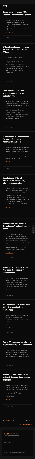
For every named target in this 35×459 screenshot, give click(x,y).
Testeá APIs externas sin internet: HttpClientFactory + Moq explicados (17, 343)
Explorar (33, 229)
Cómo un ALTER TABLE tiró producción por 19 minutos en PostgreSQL (13, 93)
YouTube (14, 439)
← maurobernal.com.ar (10, 2)
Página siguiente (25, 424)
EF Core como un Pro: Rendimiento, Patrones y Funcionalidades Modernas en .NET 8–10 (17, 139)
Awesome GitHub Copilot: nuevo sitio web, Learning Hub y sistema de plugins (16, 377)
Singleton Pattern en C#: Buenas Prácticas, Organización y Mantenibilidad (16, 270)
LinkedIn (6, 439)
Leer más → (9, 32)
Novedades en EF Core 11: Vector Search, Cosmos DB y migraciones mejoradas (14, 180)
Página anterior (9, 420)
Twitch (21, 439)
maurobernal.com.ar (20, 452)
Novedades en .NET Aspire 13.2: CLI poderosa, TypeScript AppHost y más (16, 226)
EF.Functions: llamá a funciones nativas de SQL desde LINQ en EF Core (16, 49)
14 (31, 420)
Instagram (7, 442)
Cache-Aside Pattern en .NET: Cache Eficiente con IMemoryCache (17, 13)
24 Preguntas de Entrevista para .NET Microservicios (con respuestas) (16, 307)
